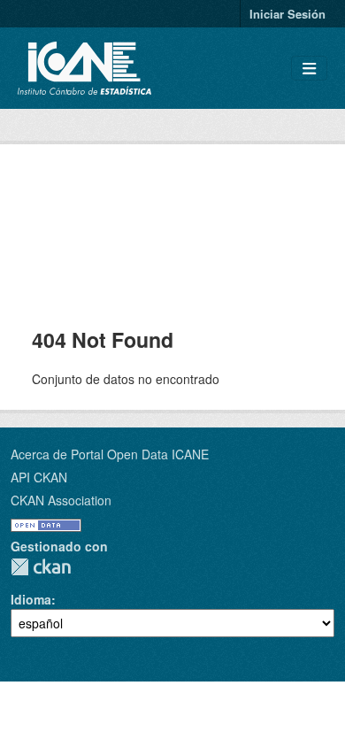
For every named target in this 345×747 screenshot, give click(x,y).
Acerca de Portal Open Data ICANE (110, 454)
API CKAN (39, 477)
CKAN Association (61, 500)
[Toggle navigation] (309, 68)
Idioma (31, 599)
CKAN (41, 567)
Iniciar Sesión (287, 13)
